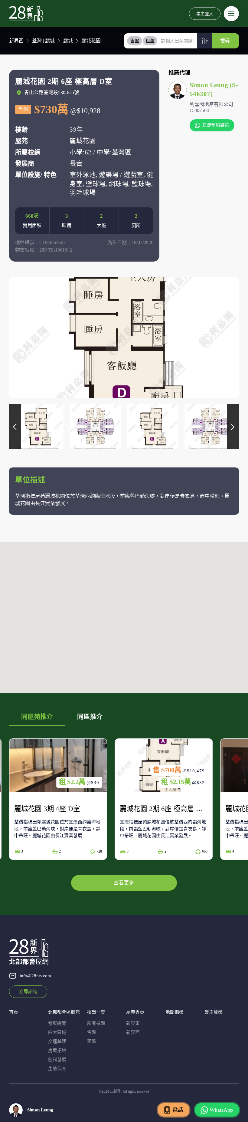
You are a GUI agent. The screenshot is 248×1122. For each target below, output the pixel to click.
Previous (15, 426)
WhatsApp (221, 1110)
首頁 (13, 1012)
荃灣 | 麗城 (43, 40)
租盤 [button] (150, 40)
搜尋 (225, 40)
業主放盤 (213, 1012)
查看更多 (124, 882)
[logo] (26, 13)
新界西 (16, 40)
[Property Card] (58, 799)
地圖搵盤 (174, 1012)
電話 (177, 1110)
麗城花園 (91, 40)
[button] (204, 40)
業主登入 (204, 13)
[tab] (134, 40)
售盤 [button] (134, 40)
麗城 (68, 40)
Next (233, 426)
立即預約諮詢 (215, 125)
